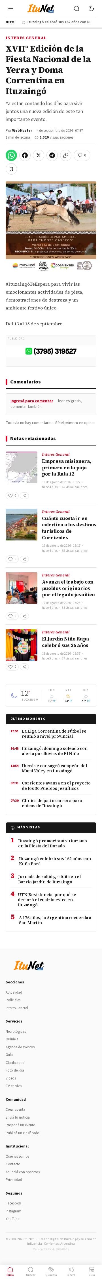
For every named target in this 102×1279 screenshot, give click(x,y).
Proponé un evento (20, 1125)
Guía (9, 1054)
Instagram (13, 1211)
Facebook (13, 1203)
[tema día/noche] (91, 8)
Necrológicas (16, 1031)
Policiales (13, 1000)
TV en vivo (14, 1086)
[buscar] (76, 8)
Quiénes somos (17, 1156)
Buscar (30, 1275)
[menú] (11, 8)
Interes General (26, 38)
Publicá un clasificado (22, 1133)
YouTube (12, 1218)
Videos (11, 1078)
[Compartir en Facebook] (25, 155)
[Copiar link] (65, 155)
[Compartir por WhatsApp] (11, 155)
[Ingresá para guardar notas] (11, 169)
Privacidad (14, 1179)
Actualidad (14, 992)
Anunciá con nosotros (23, 1172)
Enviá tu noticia (18, 1117)
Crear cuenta (15, 1109)
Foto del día (15, 1070)
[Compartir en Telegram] (52, 155)
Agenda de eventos (20, 1047)
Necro (71, 1275)
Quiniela (12, 1039)
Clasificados (15, 1062)
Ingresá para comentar (31, 401)
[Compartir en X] (38, 155)
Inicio (10, 1275)
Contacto (13, 1164)
